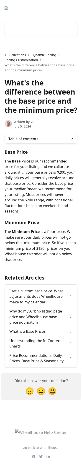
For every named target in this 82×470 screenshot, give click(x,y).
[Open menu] (73, 8)
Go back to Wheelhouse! (41, 447)
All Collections (15, 55)
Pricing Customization (21, 60)
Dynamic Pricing (43, 55)
